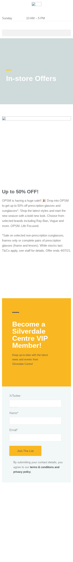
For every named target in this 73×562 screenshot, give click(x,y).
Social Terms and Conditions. (23, 541)
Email (13, 430)
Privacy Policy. (14, 550)
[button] (36, 33)
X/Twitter (14, 395)
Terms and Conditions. (19, 531)
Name (13, 413)
